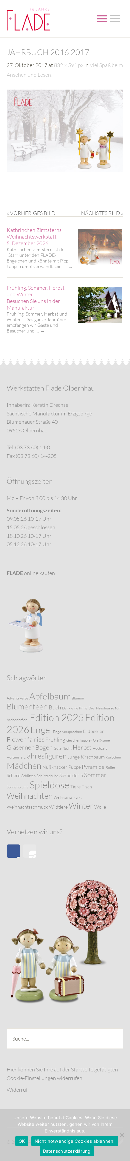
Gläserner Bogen (30, 747)
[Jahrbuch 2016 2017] (65, 170)
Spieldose (49, 785)
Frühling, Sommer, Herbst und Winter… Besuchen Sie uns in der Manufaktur (36, 297)
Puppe (74, 767)
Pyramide (93, 766)
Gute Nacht (63, 748)
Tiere (75, 786)
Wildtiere (58, 807)
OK (22, 1141)
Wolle (100, 807)
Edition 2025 (57, 717)
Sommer (95, 775)
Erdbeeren (94, 731)
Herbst (82, 747)
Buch (55, 707)
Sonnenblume (18, 787)
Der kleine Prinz (74, 708)
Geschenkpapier (79, 740)
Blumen (78, 698)
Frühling (55, 739)
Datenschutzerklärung (67, 1151)
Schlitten (28, 775)
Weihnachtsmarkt (68, 797)
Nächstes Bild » (102, 213)
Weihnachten (30, 796)
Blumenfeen (27, 706)
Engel (41, 729)
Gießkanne (101, 740)
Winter (81, 806)
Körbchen (113, 757)
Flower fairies (25, 739)
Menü (102, 18)
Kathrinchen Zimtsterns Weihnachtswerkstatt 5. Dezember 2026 (34, 237)
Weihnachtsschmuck (27, 807)
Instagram (29, 851)
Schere (13, 775)
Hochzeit (100, 748)
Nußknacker (54, 767)
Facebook (13, 851)
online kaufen (31, 573)
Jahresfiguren (45, 755)
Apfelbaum (50, 695)
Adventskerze (17, 698)
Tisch (87, 786)
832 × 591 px (68, 65)
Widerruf (17, 1089)
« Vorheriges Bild (31, 213)
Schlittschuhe (47, 775)
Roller (110, 767)
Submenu (115, 18)
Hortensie (15, 757)
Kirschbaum (93, 757)
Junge (74, 757)
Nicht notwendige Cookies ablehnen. (75, 1141)
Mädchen (24, 765)
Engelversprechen (67, 731)
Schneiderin (71, 775)
